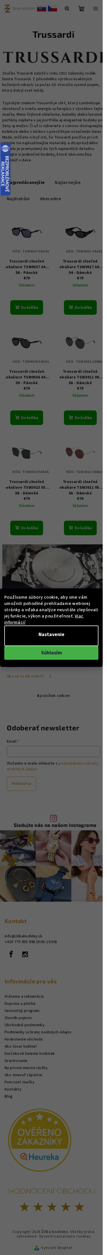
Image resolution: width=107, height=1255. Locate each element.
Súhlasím (51, 652)
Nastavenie (51, 634)
